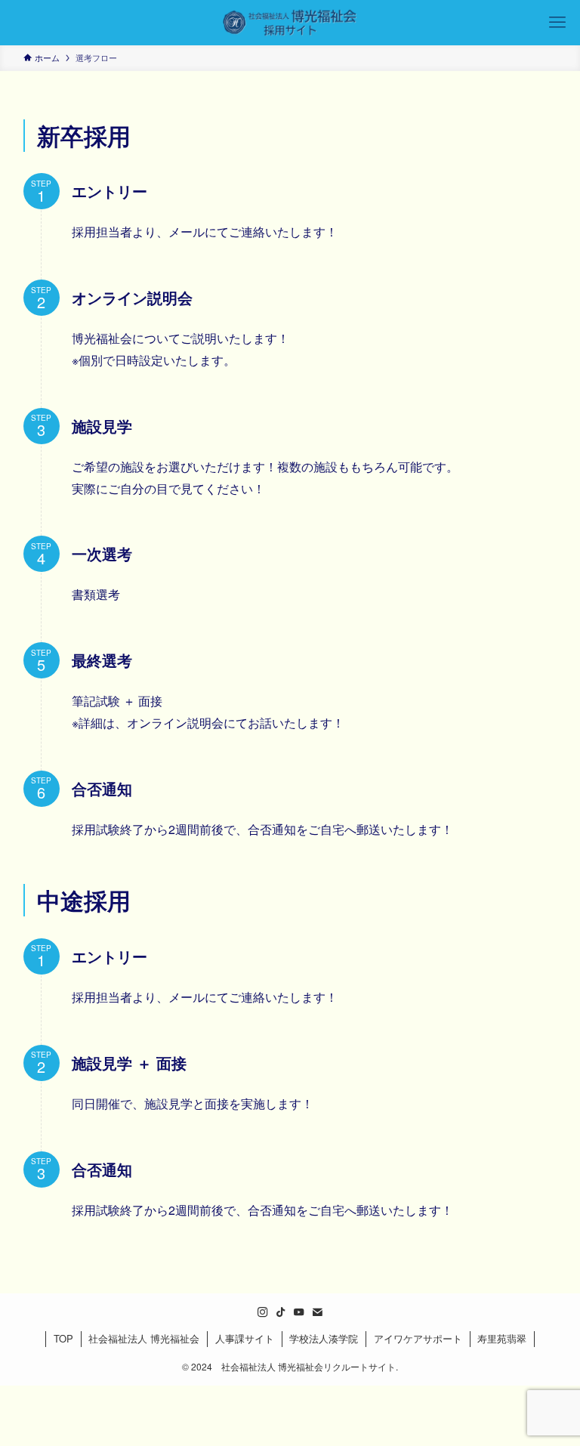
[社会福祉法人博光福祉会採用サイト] (290, 22)
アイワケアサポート (418, 1338)
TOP (63, 1338)
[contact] (317, 1312)
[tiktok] (281, 1312)
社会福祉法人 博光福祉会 (143, 1338)
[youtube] (299, 1312)
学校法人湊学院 (323, 1338)
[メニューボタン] (557, 22)
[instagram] (263, 1312)
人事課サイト (244, 1338)
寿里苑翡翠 (501, 1338)
